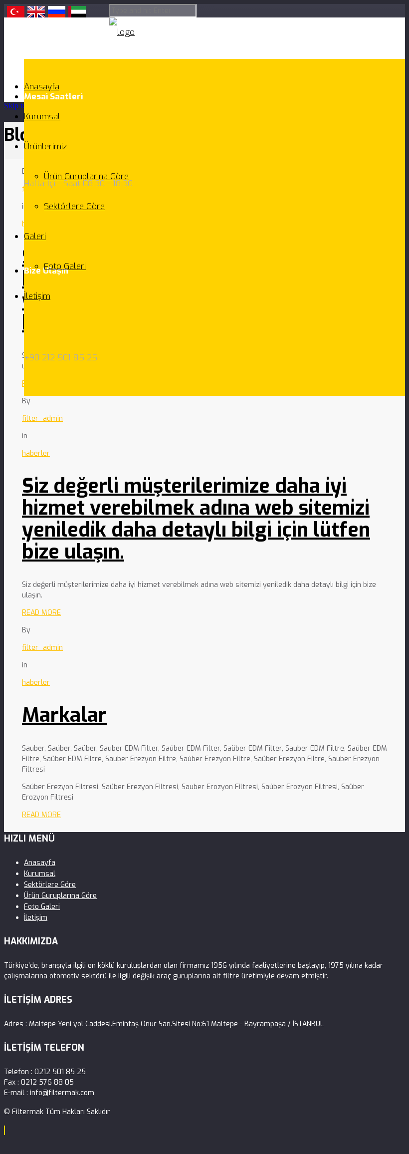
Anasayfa (41, 86)
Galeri (35, 236)
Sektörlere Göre (74, 206)
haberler (36, 453)
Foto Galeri (65, 266)
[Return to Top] (4, 1130)
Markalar (64, 715)
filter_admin (42, 418)
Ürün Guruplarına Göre (86, 176)
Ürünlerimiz (45, 146)
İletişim (37, 296)
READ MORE (41, 612)
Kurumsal (42, 116)
